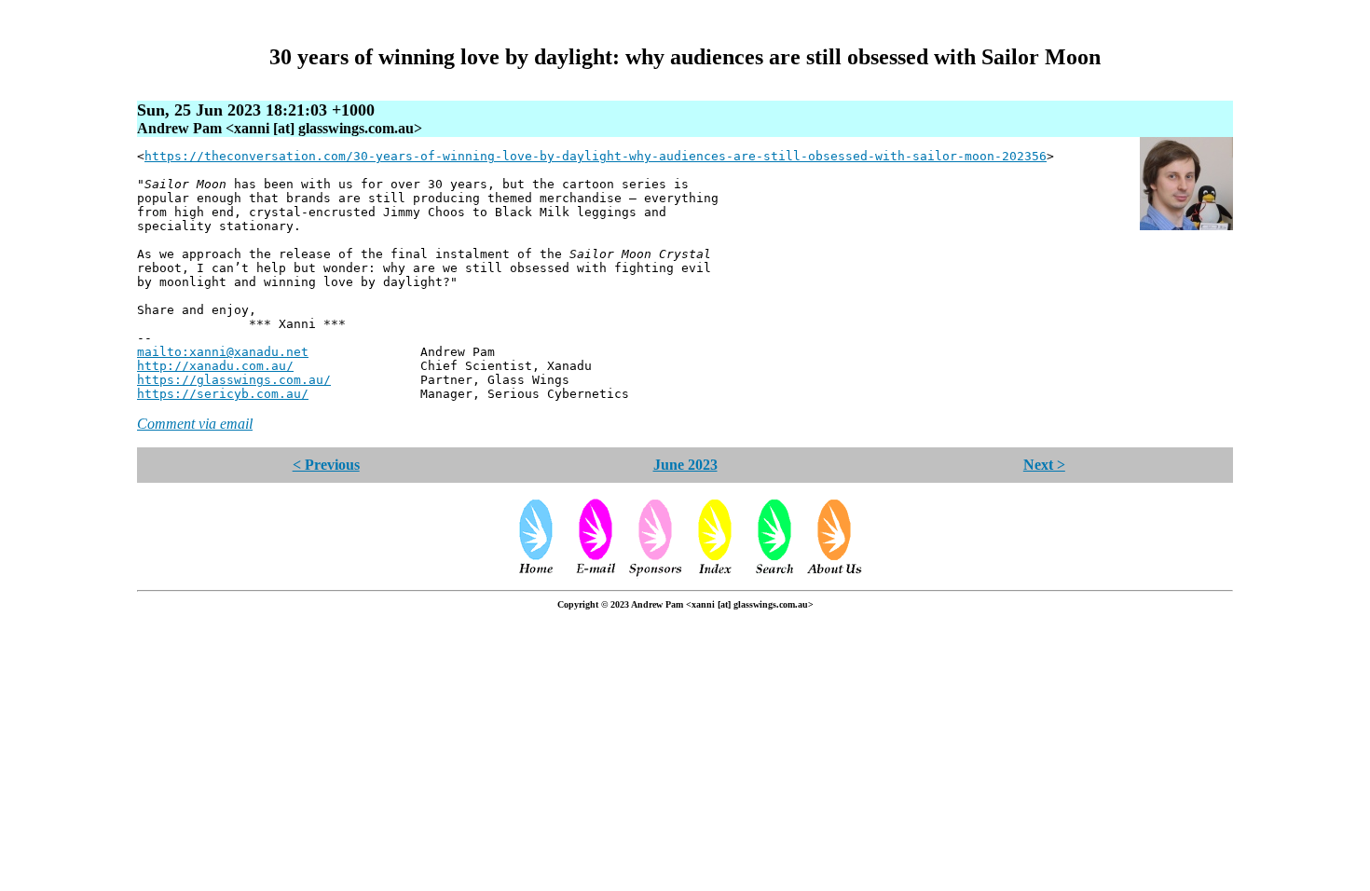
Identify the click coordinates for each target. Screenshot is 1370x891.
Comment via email (195, 424)
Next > (1044, 465)
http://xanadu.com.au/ (215, 366)
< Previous (326, 465)
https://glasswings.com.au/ (234, 380)
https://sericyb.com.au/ (222, 394)
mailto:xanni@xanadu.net (222, 352)
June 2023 (685, 465)
